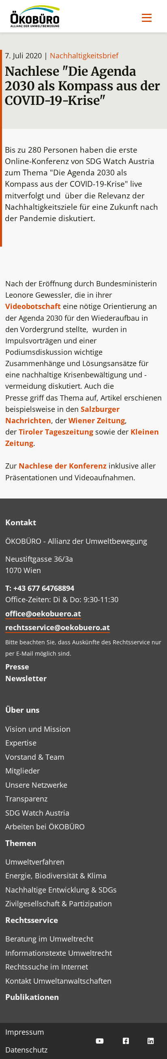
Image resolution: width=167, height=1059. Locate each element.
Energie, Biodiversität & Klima (56, 875)
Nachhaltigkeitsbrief (84, 55)
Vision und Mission (38, 729)
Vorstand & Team (34, 757)
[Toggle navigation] (146, 18)
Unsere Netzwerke (36, 785)
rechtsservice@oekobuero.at (57, 627)
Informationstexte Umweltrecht (58, 953)
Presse (17, 666)
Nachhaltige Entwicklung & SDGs (61, 890)
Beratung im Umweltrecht (49, 939)
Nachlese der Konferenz (63, 466)
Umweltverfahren (34, 862)
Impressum (24, 1032)
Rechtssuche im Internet (46, 967)
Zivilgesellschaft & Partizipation (58, 903)
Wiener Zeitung (97, 420)
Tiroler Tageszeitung (56, 432)
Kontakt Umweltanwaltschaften (58, 981)
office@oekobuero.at (43, 613)
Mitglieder (22, 771)
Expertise (20, 743)
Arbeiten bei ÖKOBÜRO (45, 826)
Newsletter (26, 678)
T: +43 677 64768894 (39, 588)
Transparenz (26, 798)
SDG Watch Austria (37, 813)
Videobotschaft (34, 306)
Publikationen (32, 996)
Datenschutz (26, 1050)
